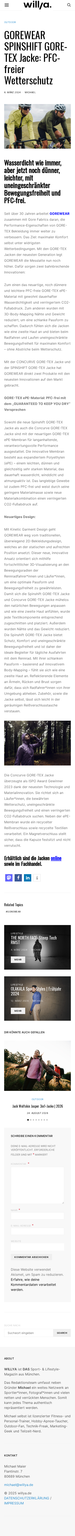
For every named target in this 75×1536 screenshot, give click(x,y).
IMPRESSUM (14, 1503)
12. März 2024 (20, 1000)
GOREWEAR (14, 911)
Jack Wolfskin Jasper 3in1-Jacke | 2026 (37, 1106)
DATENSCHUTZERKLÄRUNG (26, 1498)
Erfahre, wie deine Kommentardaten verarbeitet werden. (33, 1284)
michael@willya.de (18, 1485)
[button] (8, 877)
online (56, 858)
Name (15, 1210)
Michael (30, 92)
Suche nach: (12, 1325)
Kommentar (19, 1163)
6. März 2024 (12, 92)
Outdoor (10, 22)
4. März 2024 (19, 949)
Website (16, 1241)
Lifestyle (17, 933)
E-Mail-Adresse (22, 1225)
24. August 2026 (37, 1113)
